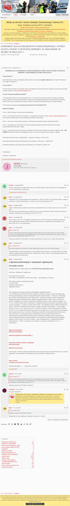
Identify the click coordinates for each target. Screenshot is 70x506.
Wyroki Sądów (6, 463)
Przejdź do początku (14, 366)
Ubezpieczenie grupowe (8, 460)
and (18, 192)
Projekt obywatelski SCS (9, 452)
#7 (67, 243)
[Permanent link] (53, 262)
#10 (67, 389)
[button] (12, 14)
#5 (67, 217)
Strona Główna (6, 14)
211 (33, 443)
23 (33, 461)
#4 (67, 205)
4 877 (32, 456)
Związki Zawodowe (7, 467)
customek (12, 389)
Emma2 (11, 185)
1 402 (32, 458)
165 (33, 467)
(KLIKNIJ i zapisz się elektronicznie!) (39, 27)
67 (33, 460)
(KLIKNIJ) (42, 33)
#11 (67, 407)
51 (33, 465)
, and (12, 159)
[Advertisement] (35, 61)
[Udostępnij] (68, 68)
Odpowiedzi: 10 (17, 68)
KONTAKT (5, 449)
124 (33, 463)
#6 (67, 227)
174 (33, 454)
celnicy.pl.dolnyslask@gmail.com (22, 90)
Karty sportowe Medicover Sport (11, 445)
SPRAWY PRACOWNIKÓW (10, 454)
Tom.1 (10, 217)
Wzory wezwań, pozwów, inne (10, 465)
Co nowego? (23, 14)
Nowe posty (4, 17)
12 (33, 442)
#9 (67, 373)
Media (32, 14)
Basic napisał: (13, 230)
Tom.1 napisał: (13, 245)
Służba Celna (34, 54)
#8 (67, 259)
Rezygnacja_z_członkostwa (36, 36)
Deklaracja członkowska (58, 29)
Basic (10, 197)
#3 (67, 197)
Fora (15, 14)
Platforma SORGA (7, 451)
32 (33, 452)
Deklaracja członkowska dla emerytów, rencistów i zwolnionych (35, 31)
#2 (67, 185)
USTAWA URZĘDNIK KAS (9, 461)
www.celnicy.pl (29, 112)
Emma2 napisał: (14, 410)
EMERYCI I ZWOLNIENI (9, 443)
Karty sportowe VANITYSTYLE (10, 447)
